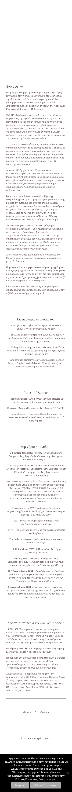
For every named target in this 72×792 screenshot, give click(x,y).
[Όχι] (67, 773)
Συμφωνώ (20, 785)
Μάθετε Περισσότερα (45, 785)
